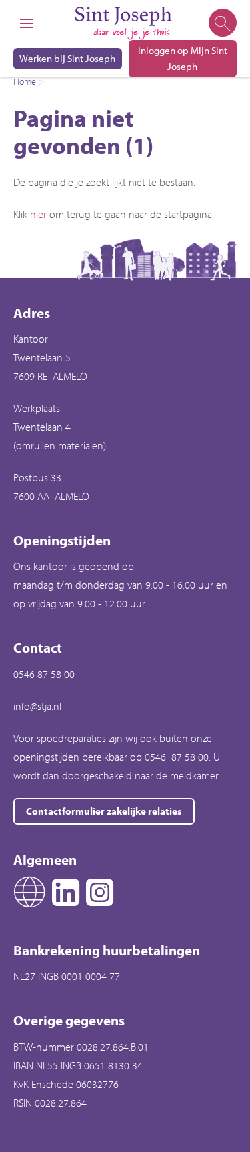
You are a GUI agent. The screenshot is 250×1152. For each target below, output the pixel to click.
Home (24, 81)
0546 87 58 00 (44, 674)
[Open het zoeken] (222, 23)
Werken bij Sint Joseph (67, 58)
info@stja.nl (37, 706)
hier (38, 214)
